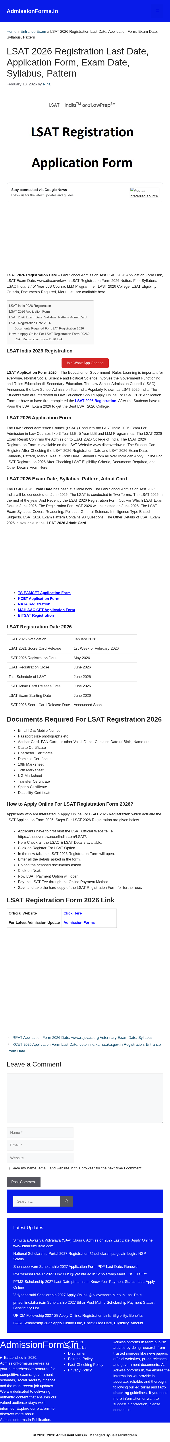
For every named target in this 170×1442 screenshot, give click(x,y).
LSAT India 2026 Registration (30, 306)
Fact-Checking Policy (85, 1365)
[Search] (66, 1201)
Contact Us (77, 1348)
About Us (75, 1342)
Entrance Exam (33, 31)
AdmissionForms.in (32, 11)
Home (11, 31)
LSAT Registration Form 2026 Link (38, 339)
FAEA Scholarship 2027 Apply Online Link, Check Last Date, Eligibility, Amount (78, 1323)
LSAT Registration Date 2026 (30, 323)
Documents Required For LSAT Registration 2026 (49, 328)
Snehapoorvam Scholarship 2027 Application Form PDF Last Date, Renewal (75, 1267)
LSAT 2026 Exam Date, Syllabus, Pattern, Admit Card (48, 317)
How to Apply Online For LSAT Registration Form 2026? (49, 334)
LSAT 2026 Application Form (29, 311)
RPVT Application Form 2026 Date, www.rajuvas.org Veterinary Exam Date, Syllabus (83, 1038)
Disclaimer (77, 1353)
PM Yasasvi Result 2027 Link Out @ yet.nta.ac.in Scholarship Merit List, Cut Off (80, 1274)
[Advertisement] (85, 240)
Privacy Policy (80, 1370)
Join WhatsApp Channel (85, 363)
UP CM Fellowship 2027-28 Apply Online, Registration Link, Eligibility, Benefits (78, 1315)
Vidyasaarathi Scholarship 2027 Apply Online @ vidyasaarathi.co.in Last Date (77, 1295)
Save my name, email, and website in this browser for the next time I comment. (77, 1168)
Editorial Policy (80, 1359)
